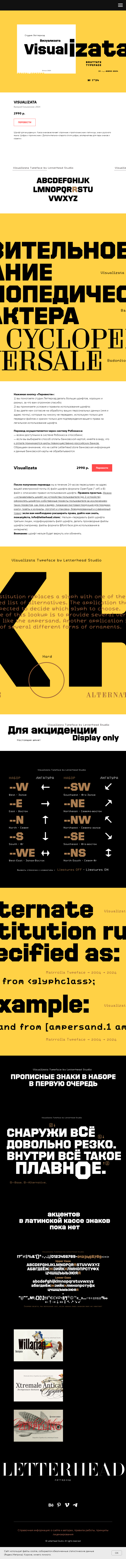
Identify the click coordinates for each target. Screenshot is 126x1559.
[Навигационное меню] (120, 5)
